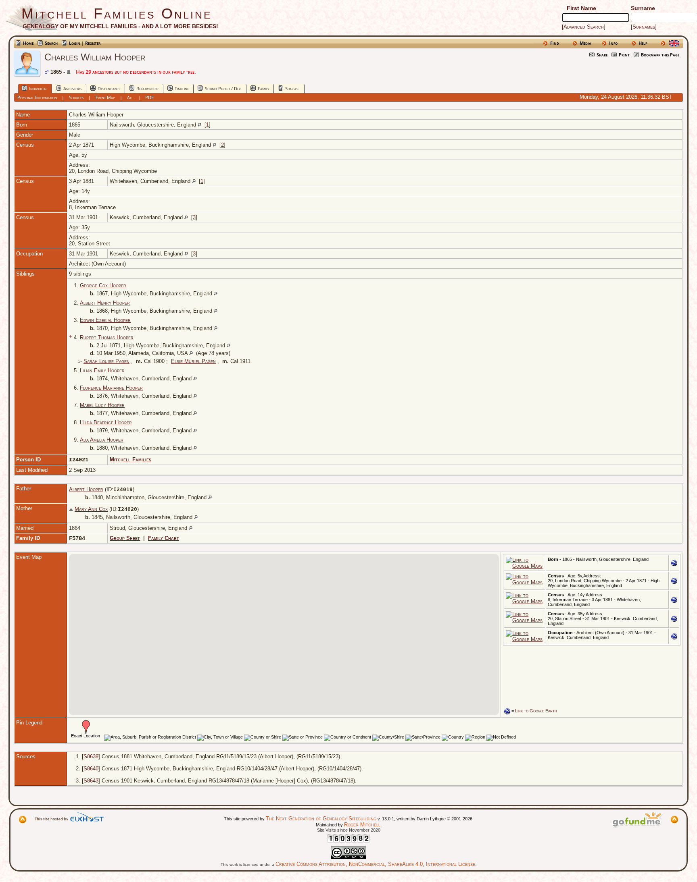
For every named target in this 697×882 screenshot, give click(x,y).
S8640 (90, 769)
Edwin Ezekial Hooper (105, 320)
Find (554, 43)
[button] (283, 674)
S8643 (90, 781)
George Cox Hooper (103, 285)
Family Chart (163, 538)
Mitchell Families (130, 460)
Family (263, 88)
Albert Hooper (86, 489)
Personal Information (37, 97)
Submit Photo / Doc (223, 88)
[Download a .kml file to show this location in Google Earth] (674, 564)
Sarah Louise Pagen (106, 361)
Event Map (105, 97)
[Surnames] (644, 27)
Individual (38, 88)
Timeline (182, 88)
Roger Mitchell (362, 825)
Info (613, 43)
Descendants (109, 88)
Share (602, 55)
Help (643, 43)
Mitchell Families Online (116, 13)
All (130, 97)
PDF (149, 97)
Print (624, 55)
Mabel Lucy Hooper (102, 405)
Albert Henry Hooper (105, 303)
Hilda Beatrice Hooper (106, 422)
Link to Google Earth (536, 710)
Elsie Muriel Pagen (193, 361)
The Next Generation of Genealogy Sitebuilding (321, 819)
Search (51, 43)
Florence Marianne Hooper (111, 388)
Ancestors (72, 88)
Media (585, 43)
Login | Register (84, 43)
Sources (76, 97)
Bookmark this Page (660, 55)
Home (28, 43)
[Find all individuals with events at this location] (199, 125)
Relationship (147, 88)
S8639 (90, 756)
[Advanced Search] (583, 27)
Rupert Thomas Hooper (107, 337)
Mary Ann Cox (91, 509)
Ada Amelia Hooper (101, 440)
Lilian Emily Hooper (102, 370)
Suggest (292, 88)
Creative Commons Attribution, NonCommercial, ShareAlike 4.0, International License (375, 864)
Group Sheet (125, 538)
